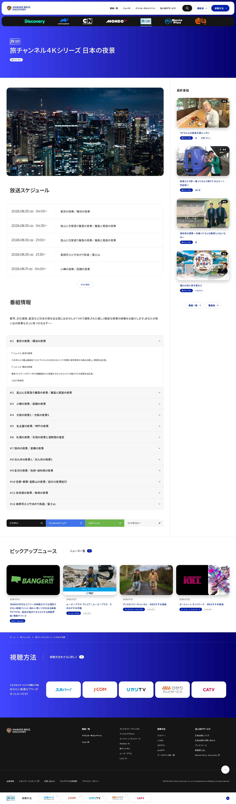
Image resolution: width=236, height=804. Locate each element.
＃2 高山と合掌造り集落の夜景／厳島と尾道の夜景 (41, 392)
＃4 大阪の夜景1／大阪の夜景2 (29, 415)
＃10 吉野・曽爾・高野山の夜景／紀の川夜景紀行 (38, 482)
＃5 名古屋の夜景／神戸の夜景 (29, 426)
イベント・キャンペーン (145, 8)
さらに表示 (85, 284)
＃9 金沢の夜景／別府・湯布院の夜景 (31, 470)
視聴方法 (219, 8)
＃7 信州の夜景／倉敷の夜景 (27, 448)
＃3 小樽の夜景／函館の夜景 (28, 404)
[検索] (187, 8)
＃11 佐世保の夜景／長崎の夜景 (29, 493)
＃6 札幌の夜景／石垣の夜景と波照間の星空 (37, 437)
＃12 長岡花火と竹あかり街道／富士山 (33, 504)
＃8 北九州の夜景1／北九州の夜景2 (31, 459)
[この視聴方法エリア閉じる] (227, 798)
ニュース (126, 8)
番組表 (200, 8)
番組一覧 (114, 8)
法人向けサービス (168, 8)
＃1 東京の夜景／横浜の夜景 (28, 341)
